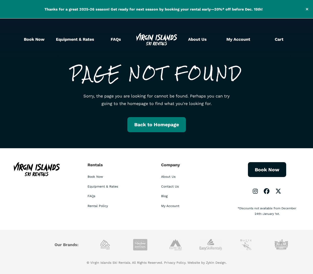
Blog (164, 196)
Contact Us (170, 186)
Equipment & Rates (75, 39)
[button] (308, 9)
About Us (197, 39)
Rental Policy (98, 206)
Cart (279, 39)
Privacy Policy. (175, 262)
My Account (238, 39)
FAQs (116, 39)
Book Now (34, 39)
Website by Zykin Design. (207, 262)
